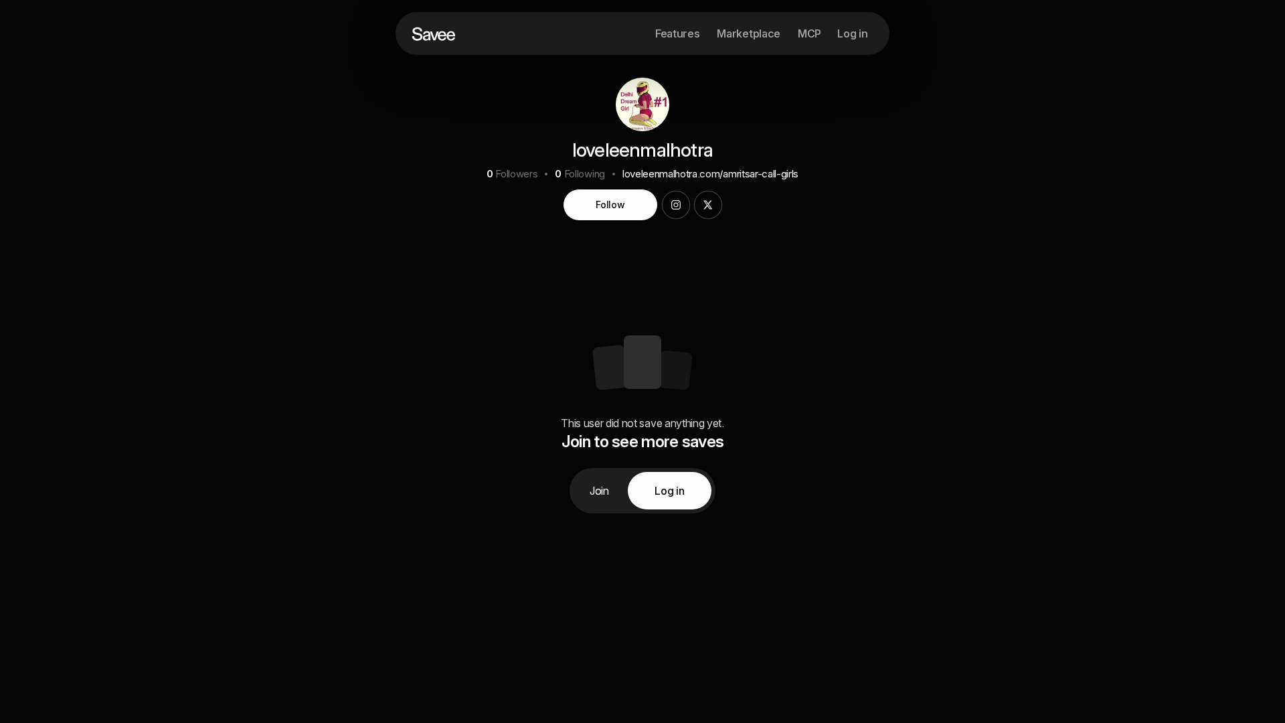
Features (677, 33)
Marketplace (748, 33)
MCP (809, 33)
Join (599, 490)
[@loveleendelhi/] (676, 204)
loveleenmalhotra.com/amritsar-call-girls (710, 174)
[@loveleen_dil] (708, 204)
